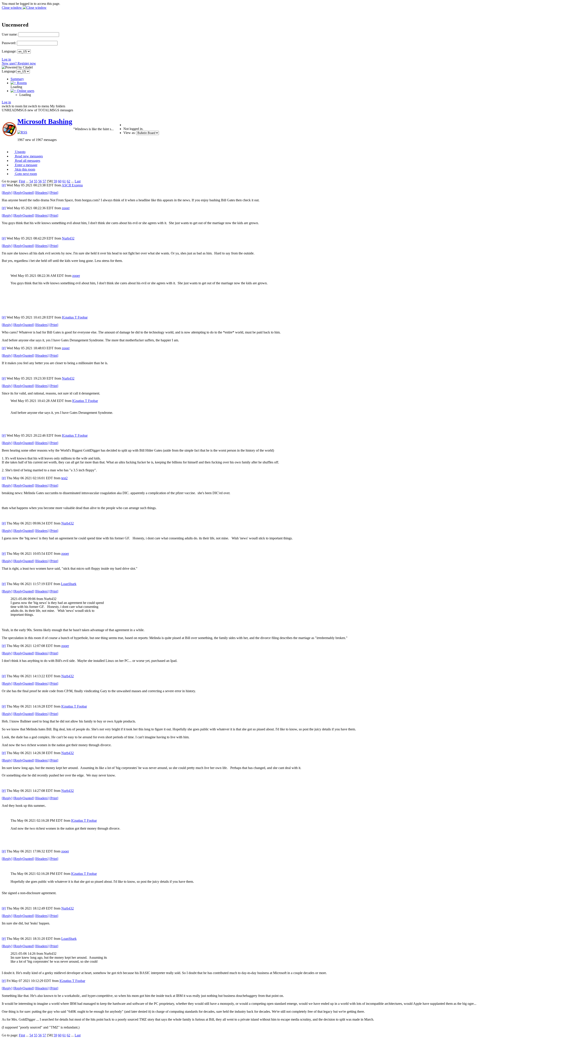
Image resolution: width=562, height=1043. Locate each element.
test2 (64, 478)
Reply (7, 193)
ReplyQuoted (23, 193)
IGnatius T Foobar (75, 317)
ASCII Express (72, 185)
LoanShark (68, 584)
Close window (12, 7)
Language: (9, 51)
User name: (10, 34)
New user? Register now (19, 63)
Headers (42, 193)
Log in (6, 59)
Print (53, 193)
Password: (9, 43)
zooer (66, 208)
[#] (4, 185)
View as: (129, 133)
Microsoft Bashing (44, 121)
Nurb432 (68, 238)
